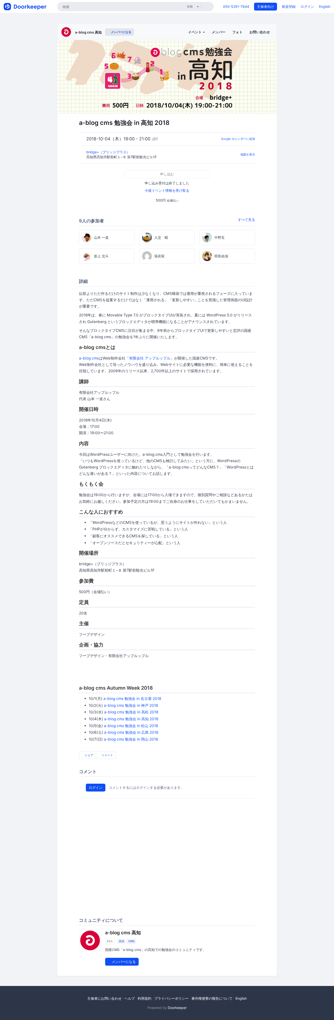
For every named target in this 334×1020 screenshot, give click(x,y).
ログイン (307, 6)
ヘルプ (129, 998)
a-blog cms (89, 358)
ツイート (107, 755)
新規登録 (289, 6)
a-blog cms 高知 (88, 32)
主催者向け (265, 6)
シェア (88, 755)
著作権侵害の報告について (212, 998)
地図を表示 (247, 154)
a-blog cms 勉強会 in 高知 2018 (131, 719)
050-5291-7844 (236, 6)
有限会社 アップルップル (149, 358)
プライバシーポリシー (171, 998)
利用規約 (144, 998)
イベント (195, 32)
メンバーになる (120, 32)
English (324, 6)
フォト (237, 32)
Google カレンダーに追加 (238, 139)
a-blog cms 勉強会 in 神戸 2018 (131, 705)
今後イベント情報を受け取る (167, 190)
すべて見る (246, 219)
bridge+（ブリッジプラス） (108, 152)
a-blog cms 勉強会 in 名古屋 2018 (132, 698)
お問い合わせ (259, 32)
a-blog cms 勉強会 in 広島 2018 (131, 732)
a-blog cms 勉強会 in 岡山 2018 (131, 739)
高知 (121, 941)
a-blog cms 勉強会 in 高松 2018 (131, 712)
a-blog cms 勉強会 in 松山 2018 (131, 725)
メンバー (218, 32)
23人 (110, 941)
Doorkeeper (177, 1008)
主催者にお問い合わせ (104, 998)
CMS (131, 941)
